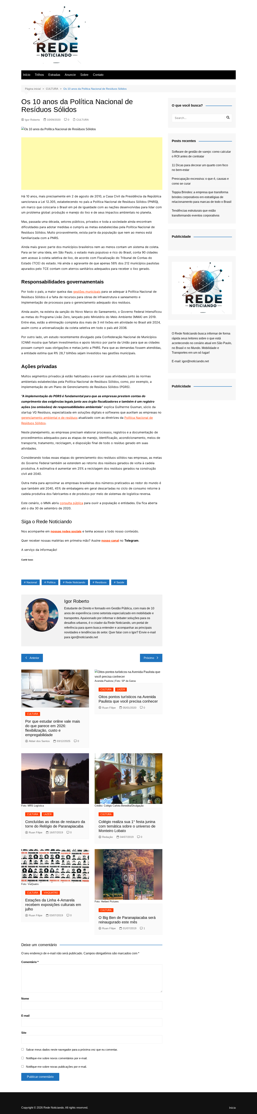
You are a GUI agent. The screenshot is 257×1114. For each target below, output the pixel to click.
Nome (25, 998)
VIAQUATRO (51, 892)
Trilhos (39, 74)
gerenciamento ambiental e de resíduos (49, 417)
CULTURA (82, 119)
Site (23, 1032)
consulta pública (71, 503)
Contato (98, 74)
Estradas (54, 74)
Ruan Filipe (109, 707)
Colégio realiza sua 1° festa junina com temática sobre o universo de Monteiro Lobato (127, 826)
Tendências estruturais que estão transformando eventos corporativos (195, 213)
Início (26, 74)
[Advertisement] (91, 163)
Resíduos (100, 582)
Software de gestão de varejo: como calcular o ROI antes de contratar (201, 154)
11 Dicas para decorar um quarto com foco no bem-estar (200, 168)
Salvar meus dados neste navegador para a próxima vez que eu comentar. (72, 1049)
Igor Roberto (32, 119)
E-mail (25, 1015)
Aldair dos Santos (39, 741)
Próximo (149, 657)
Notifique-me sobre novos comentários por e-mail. (56, 1058)
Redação (107, 836)
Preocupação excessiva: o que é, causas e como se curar (200, 181)
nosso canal (110, 540)
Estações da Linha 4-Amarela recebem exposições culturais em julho (53, 904)
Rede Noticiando (75, 582)
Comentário (30, 962)
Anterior (34, 657)
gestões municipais (86, 291)
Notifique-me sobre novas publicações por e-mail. (56, 1066)
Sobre (84, 74)
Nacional (32, 582)
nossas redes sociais (66, 531)
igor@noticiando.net (195, 361)
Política (51, 582)
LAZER (121, 689)
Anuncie (70, 74)
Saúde (120, 582)
